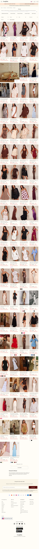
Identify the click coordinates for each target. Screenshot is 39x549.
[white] (12, 267)
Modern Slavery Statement (14, 505)
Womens (5, 7)
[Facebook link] (17, 523)
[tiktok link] (22, 523)
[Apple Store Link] (19, 531)
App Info (21, 505)
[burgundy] (1, 376)
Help (2, 501)
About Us (12, 501)
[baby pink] (10, 267)
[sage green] (10, 355)
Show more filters (12, 19)
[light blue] (32, 311)
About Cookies (22, 504)
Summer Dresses (12, 13)
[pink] (21, 311)
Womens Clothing (9, 7)
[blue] (31, 355)
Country (3, 516)
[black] (21, 289)
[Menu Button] (1, 1)
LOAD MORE (19, 467)
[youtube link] (19, 523)
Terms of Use (22, 509)
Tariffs (21, 508)
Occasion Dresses (27, 13)
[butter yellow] (31, 311)
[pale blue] (10, 462)
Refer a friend (31, 504)
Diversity (12, 504)
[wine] (23, 311)
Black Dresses (34, 13)
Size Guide (3, 504)
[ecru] (30, 355)
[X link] (24, 523)
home (1, 7)
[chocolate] (20, 289)
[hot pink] (23, 333)
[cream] (20, 311)
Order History (31, 501)
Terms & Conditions (23, 501)
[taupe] (16, 462)
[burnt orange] (3, 376)
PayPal (2, 508)
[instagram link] (14, 523)
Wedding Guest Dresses (5, 13)
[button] (31, 1)
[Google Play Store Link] (19, 529)
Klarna (2, 509)
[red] (24, 333)
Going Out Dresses (19, 13)
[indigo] (32, 355)
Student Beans (4, 512)
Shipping (3, 505)
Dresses (14, 7)
